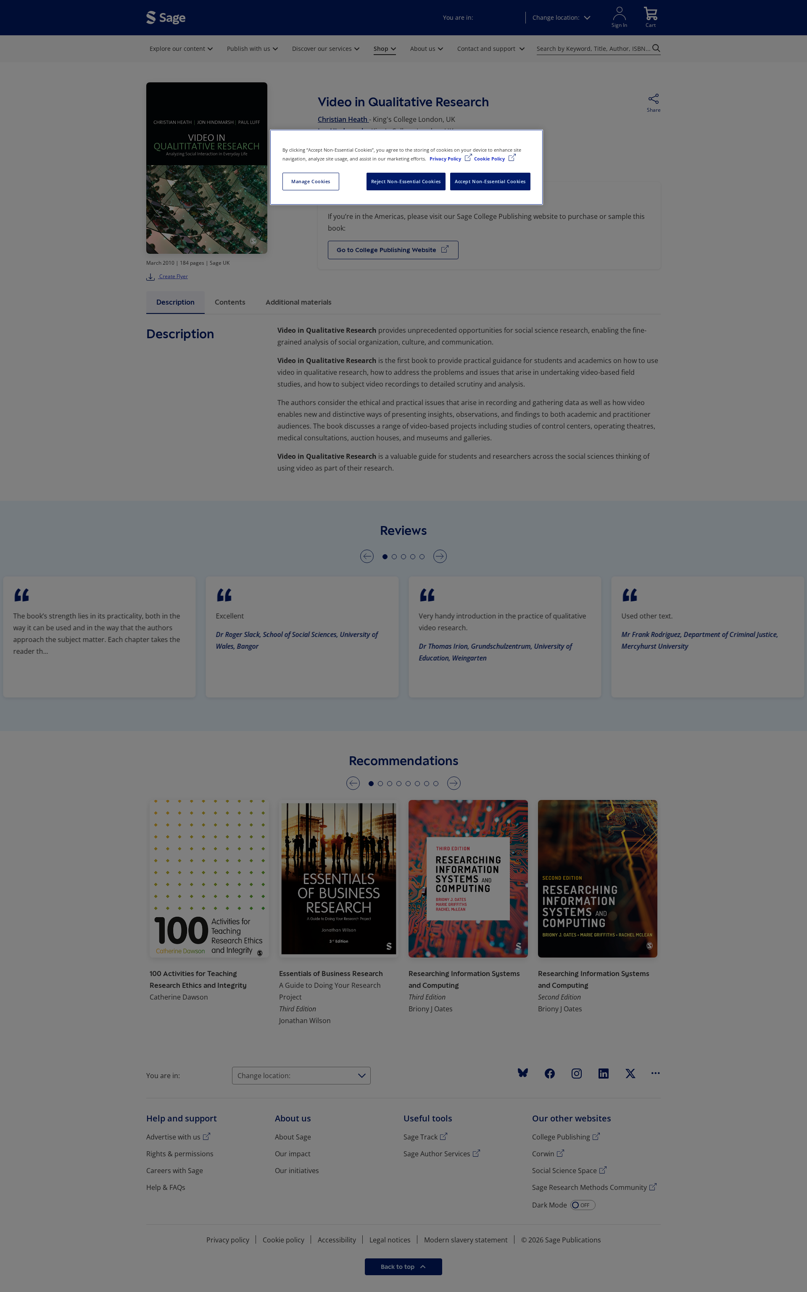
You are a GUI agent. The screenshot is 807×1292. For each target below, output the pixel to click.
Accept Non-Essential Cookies (490, 181)
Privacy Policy (446, 158)
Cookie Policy (490, 158)
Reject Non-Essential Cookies (406, 181)
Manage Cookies (310, 181)
